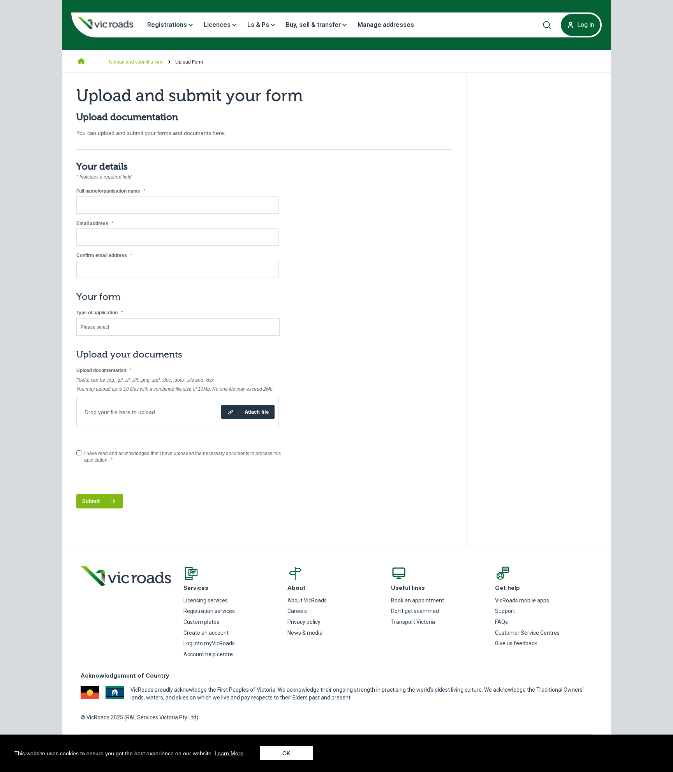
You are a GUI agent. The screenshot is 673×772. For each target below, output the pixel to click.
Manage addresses (386, 24)
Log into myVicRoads (209, 643)
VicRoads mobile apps (522, 600)
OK (286, 753)
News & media (304, 633)
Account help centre (208, 654)
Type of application (109, 313)
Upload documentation (113, 370)
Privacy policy (304, 622)
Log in (585, 24)
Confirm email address (114, 255)
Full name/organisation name (120, 191)
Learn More (229, 753)
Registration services (209, 611)
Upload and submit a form (136, 62)
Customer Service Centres (527, 633)
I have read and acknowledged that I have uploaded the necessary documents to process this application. (182, 457)
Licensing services (205, 600)
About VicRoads (307, 600)
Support (505, 611)
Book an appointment (417, 600)
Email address (104, 223)
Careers (297, 611)
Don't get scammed (415, 611)
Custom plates (201, 622)
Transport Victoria (413, 622)
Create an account (206, 633)
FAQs (501, 622)
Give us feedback (516, 643)
